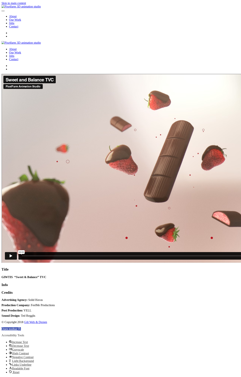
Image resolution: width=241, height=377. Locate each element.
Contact (13, 26)
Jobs (11, 23)
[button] (11, 328)
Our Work (15, 19)
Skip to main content (14, 3)
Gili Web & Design (35, 322)
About (13, 16)
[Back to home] (21, 6)
